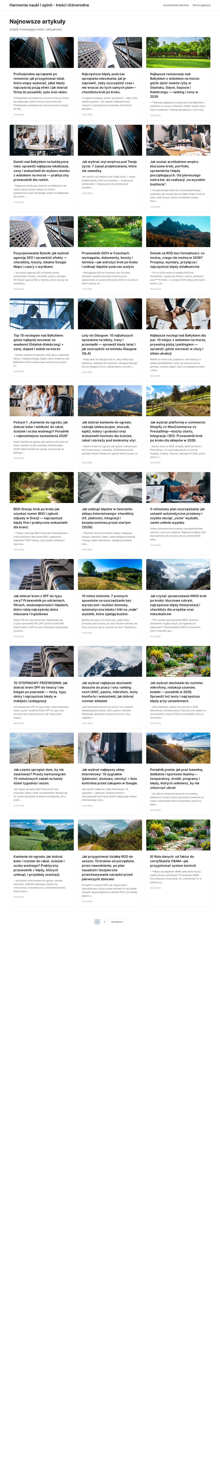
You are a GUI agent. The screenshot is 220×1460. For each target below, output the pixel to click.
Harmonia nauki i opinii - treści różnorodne (49, 5)
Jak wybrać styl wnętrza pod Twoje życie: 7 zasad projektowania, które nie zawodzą (109, 166)
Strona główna (201, 5)
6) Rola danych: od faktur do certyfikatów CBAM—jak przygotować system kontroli (173, 861)
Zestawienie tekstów (176, 5)
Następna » (117, 921)
